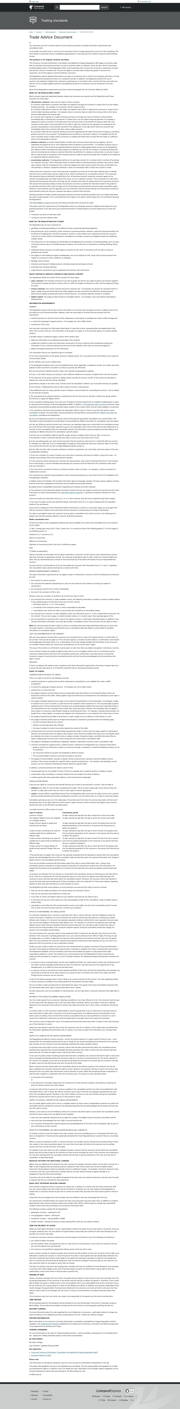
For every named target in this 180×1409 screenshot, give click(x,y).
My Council (126, 7)
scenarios (47, 203)
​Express (108, 1390)
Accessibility (47, 1395)
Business (39, 32)
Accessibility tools (145, 1)
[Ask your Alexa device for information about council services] (130, 1391)
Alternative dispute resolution (72, 493)
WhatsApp (124, 1400)
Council (34, 1399)
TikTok (103, 1400)
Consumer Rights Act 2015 (41, 1355)
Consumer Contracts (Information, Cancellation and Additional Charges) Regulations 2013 (64, 1352)
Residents (35, 1391)
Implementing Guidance (50, 1324)
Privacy (45, 1391)
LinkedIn (113, 1400)
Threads (107, 1396)
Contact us (47, 1399)
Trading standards (50, 32)
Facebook (118, 1396)
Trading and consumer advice (67, 32)
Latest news (35, 1)
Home (31, 32)
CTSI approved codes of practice (94, 404)
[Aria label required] (33, 20)
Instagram (129, 1396)
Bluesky (97, 1396)
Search (104, 7)
